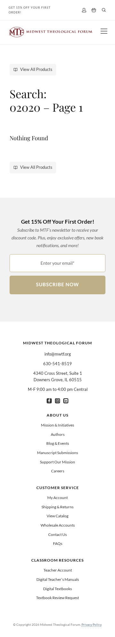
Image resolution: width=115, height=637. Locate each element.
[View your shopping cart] (93, 10)
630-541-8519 (57, 363)
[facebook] (49, 400)
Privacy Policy (91, 624)
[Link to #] (103, 10)
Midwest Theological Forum (57, 342)
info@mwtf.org (57, 354)
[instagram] (57, 400)
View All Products (36, 69)
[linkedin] (65, 400)
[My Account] (83, 10)
